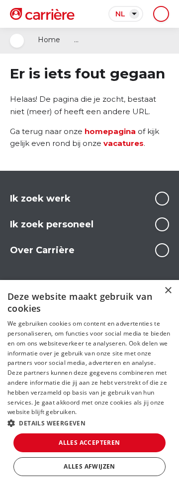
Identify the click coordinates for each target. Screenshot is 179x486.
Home (49, 39)
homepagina (110, 131)
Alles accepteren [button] (89, 442)
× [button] (168, 290)
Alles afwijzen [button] (89, 466)
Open (17, 41)
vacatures (123, 143)
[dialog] (89, 383)
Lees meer (162, 199)
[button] (89, 423)
